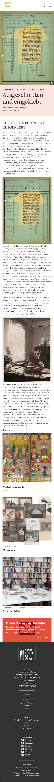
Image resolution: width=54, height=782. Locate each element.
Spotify (28, 755)
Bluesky (28, 740)
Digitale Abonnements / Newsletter (27, 720)
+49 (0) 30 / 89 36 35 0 (28, 685)
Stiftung (27, 697)
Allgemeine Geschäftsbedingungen (27, 773)
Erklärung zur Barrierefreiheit (27, 767)
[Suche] (44, 6)
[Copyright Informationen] (52, 83)
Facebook (29, 743)
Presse (27, 723)
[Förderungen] (27, 544)
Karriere (27, 725)
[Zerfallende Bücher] (27, 605)
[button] (4, 777)
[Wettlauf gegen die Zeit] (27, 481)
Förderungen (9, 550)
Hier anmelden (42, 637)
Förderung (27, 700)
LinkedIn (28, 749)
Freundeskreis (27, 728)
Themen (27, 705)
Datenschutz (27, 770)
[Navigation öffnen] (50, 5)
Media (27, 708)
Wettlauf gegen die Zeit (14, 486)
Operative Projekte (27, 703)
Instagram (29, 746)
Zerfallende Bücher (12, 611)
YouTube (28, 752)
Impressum (27, 764)
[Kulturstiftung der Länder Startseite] (8, 4)
